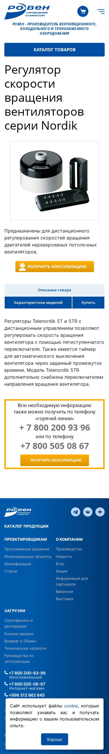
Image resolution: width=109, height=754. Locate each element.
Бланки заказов (18, 633)
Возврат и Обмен (20, 641)
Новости (64, 556)
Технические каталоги (25, 648)
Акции (61, 571)
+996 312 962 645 (26, 695)
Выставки (65, 598)
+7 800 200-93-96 (27, 672)
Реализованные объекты (27, 556)
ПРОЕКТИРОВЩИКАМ (25, 539)
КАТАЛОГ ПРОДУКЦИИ (26, 526)
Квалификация (17, 563)
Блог (60, 563)
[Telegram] (75, 511)
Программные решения (26, 549)
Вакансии (64, 591)
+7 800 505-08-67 (26, 683)
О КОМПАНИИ (69, 539)
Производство (69, 549)
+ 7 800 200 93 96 (54, 427)
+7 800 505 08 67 (54, 445)
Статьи (10, 571)
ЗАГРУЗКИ (14, 610)
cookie (71, 706)
